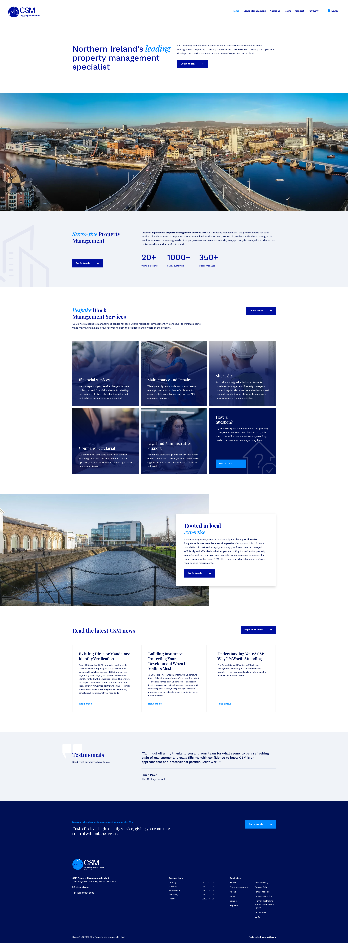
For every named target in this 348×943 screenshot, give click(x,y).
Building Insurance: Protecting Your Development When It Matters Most (167, 661)
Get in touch (188, 63)
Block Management (255, 10)
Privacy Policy (261, 882)
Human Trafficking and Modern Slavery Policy (264, 904)
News (287, 10)
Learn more (256, 310)
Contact (299, 10)
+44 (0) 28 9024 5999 (83, 893)
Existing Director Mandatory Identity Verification (104, 656)
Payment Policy (262, 891)
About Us (275, 10)
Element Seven (268, 937)
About (233, 891)
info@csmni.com (80, 887)
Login (332, 10)
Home (235, 10)
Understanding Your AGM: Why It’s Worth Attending (240, 656)
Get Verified (260, 912)
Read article (85, 703)
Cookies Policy (261, 887)
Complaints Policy (263, 896)
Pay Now (313, 10)
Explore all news (253, 629)
